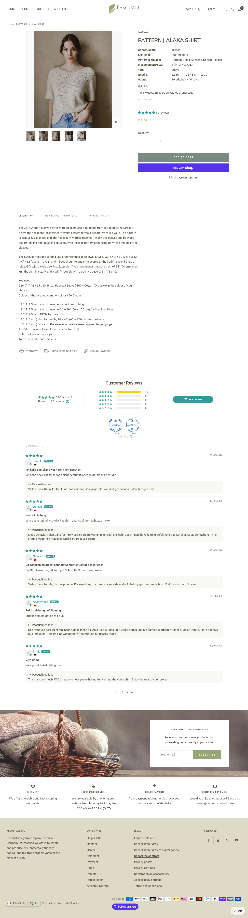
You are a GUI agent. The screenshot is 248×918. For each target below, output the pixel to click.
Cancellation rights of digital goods (156, 850)
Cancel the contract (146, 856)
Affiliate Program (98, 886)
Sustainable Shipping (64, 351)
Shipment (93, 856)
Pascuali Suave (64, 285)
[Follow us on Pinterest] (227, 840)
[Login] (232, 9)
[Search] (225, 9)
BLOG (24, 9)
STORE (11, 9)
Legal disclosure (144, 838)
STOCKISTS (41, 9)
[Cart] (239, 9)
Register (92, 874)
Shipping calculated (166, 92)
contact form (225, 803)
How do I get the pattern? (61, 216)
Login (90, 868)
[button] (147, 112)
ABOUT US (60, 9)
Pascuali (143, 32)
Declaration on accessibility (151, 874)
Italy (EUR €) (193, 9)
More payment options (183, 177)
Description (26, 216)
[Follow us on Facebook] (208, 840)
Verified (123, 436)
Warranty (32, 351)
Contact (92, 844)
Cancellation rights (146, 844)
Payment (92, 862)
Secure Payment (100, 351)
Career (91, 850)
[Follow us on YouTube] (236, 840)
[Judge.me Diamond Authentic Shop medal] (115, 425)
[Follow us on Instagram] (218, 840)
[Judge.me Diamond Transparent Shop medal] (132, 425)
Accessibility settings (147, 879)
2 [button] (122, 692)
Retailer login (95, 879)
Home (10, 24)
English (211, 9)
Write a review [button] (193, 399)
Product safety (99, 216)
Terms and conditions (148, 886)
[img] (34, 455)
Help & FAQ (94, 838)
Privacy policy (143, 862)
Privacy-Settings (144, 868)
